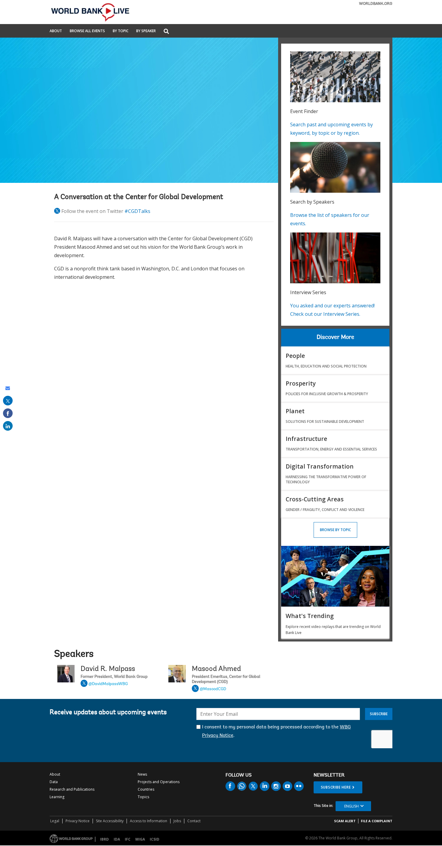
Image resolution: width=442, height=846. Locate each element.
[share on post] (8, 400)
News (142, 774)
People (295, 356)
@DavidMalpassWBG (108, 684)
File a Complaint (376, 821)
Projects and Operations (159, 781)
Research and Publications (72, 789)
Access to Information (148, 820)
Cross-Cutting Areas (315, 499)
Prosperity (301, 383)
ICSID (154, 839)
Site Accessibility (110, 820)
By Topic (120, 31)
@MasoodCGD (213, 689)
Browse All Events (87, 31)
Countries (146, 789)
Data (54, 781)
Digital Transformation (320, 466)
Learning (57, 796)
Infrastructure (306, 439)
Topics (143, 796)
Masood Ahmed (216, 669)
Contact (194, 820)
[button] (166, 32)
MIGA (140, 839)
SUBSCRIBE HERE (336, 787)
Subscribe (379, 713)
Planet (295, 411)
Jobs (177, 820)
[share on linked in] (8, 426)
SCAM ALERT (345, 821)
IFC (127, 839)
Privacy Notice (78, 820)
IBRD (104, 839)
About (56, 31)
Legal (54, 820)
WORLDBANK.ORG (375, 4)
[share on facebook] (8, 413)
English (351, 806)
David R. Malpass (108, 669)
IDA (117, 839)
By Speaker (146, 31)
